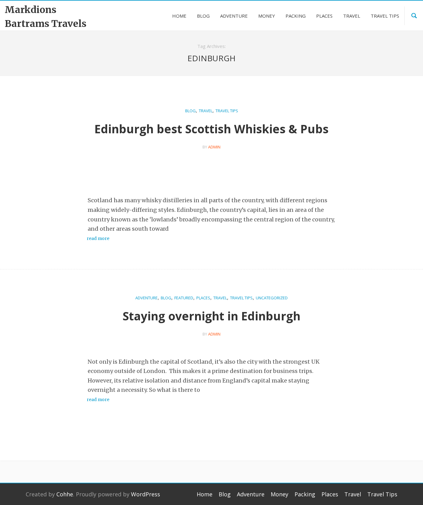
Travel (205, 110)
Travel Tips (227, 110)
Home (204, 494)
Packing (304, 494)
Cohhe (64, 494)
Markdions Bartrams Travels (45, 16)
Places (203, 298)
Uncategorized (272, 298)
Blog (190, 110)
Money (279, 494)
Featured (183, 298)
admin (214, 147)
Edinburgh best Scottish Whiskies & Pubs (211, 129)
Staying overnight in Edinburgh (211, 316)
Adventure (146, 298)
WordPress (145, 494)
